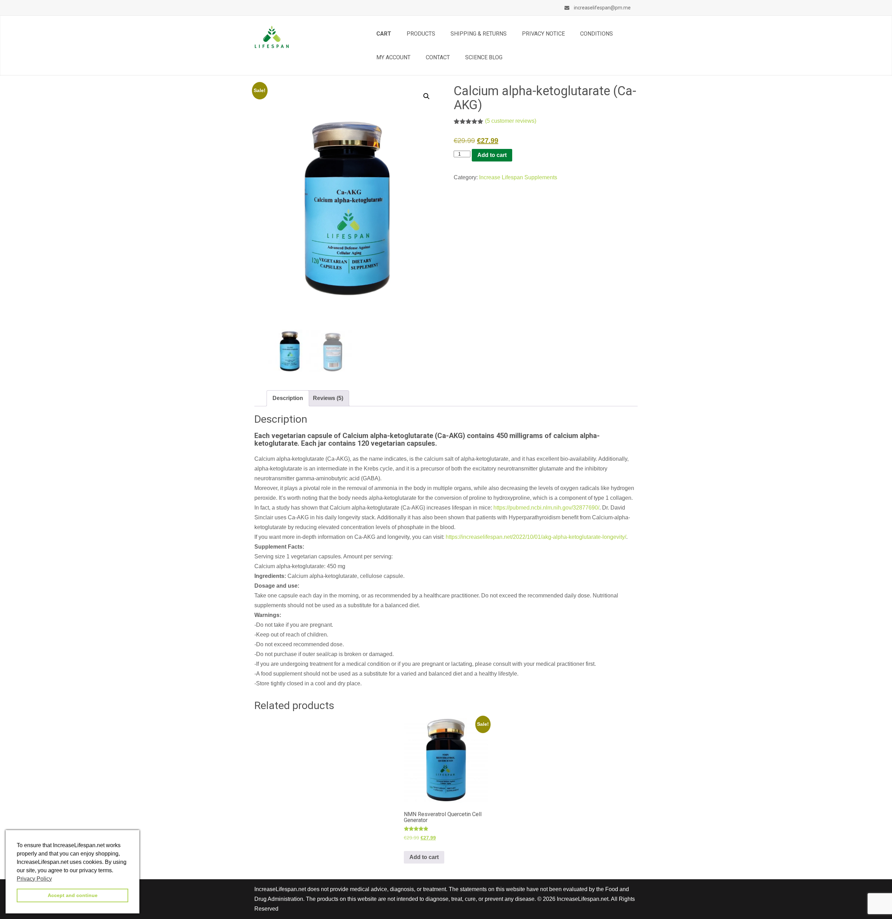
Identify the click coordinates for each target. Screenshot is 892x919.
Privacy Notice (543, 33)
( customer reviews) (510, 121)
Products (421, 33)
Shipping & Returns (479, 33)
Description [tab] (287, 398)
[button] (426, 96)
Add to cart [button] (424, 857)
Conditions (596, 33)
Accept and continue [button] (73, 895)
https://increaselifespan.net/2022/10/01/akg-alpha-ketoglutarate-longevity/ (536, 537)
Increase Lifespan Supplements (518, 177)
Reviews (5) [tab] (328, 398)
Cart (383, 33)
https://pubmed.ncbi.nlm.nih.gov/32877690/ (546, 508)
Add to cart (492, 155)
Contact (438, 57)
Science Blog (483, 57)
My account (393, 57)
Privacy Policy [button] (34, 879)
